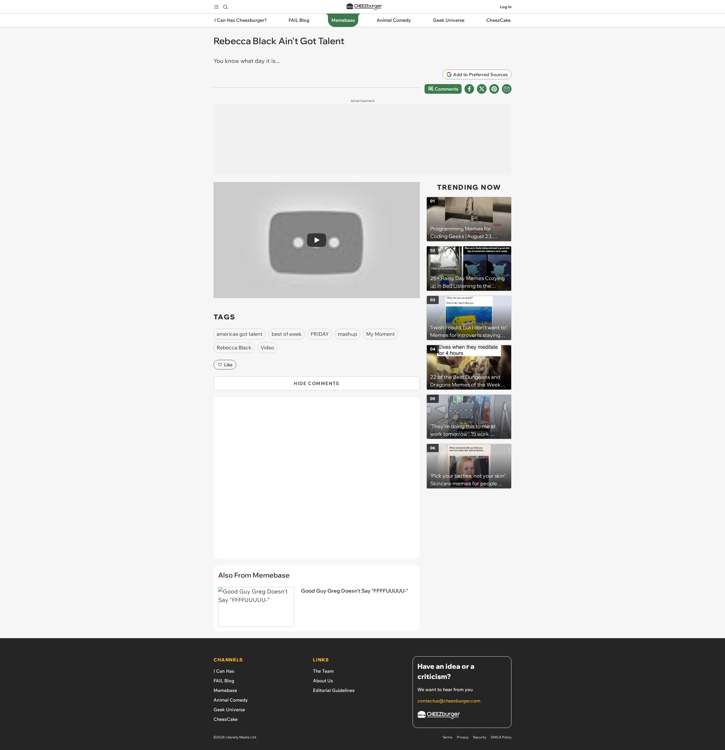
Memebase (225, 690)
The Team (323, 671)
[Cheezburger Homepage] (364, 7)
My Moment (380, 334)
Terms (447, 737)
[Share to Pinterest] (494, 89)
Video (267, 347)
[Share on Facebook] (469, 89)
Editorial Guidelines (334, 690)
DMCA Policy (501, 737)
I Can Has (224, 671)
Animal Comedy (231, 700)
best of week (287, 334)
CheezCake (226, 719)
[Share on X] (482, 89)
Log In (505, 6)
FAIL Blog (224, 680)
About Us (323, 680)
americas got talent (240, 334)
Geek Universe (229, 709)
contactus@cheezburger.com (448, 701)
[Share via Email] (506, 89)
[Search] (225, 7)
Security (479, 737)
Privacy (462, 737)
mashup (347, 334)
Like (228, 364)
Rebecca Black (234, 347)
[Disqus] (316, 481)
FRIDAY (320, 334)
